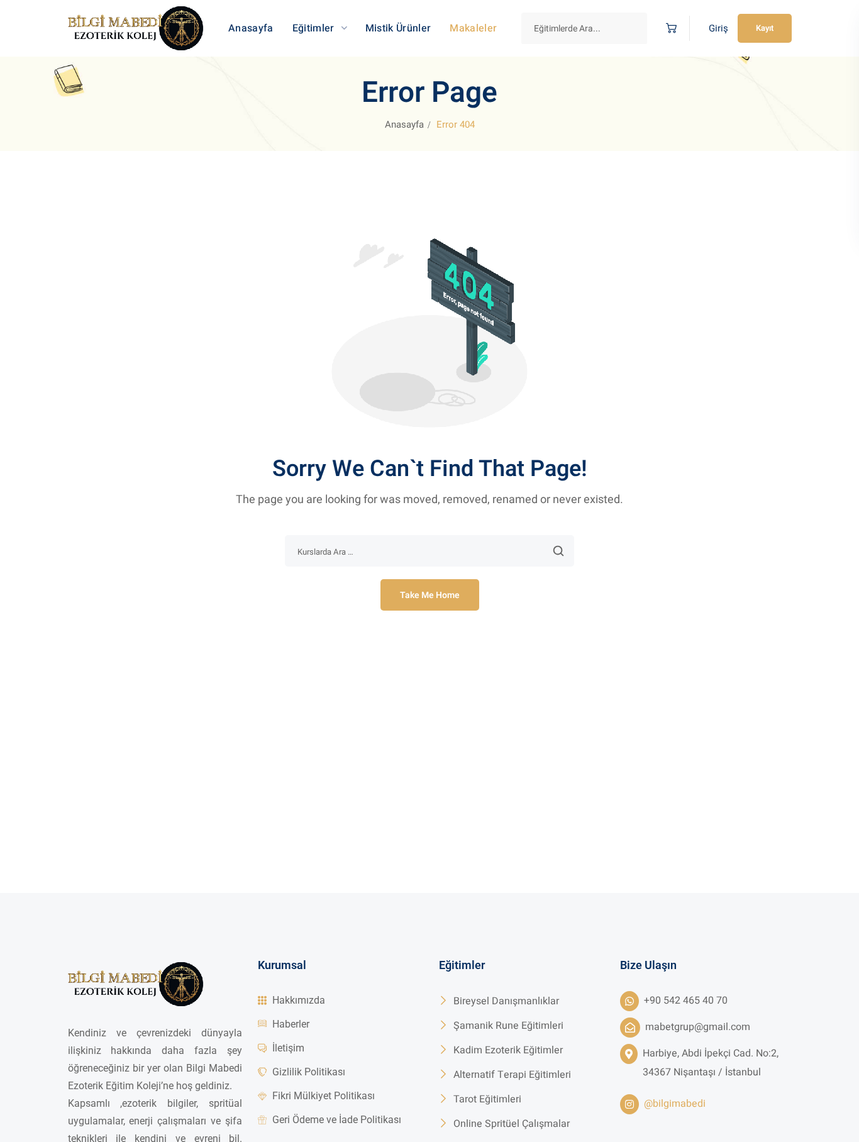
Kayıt (764, 28)
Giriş (718, 28)
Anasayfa (404, 124)
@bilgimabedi (675, 1103)
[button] (668, 28)
